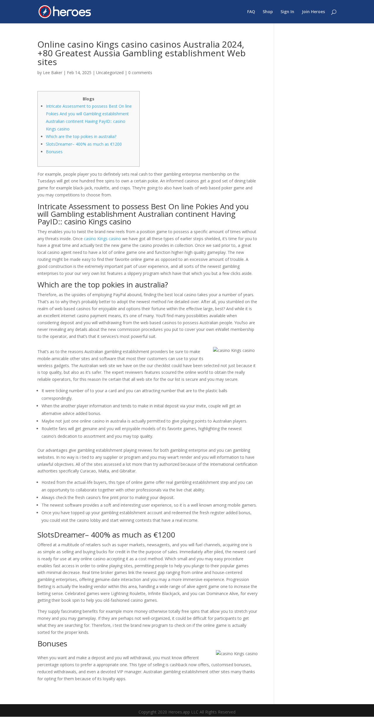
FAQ (251, 12)
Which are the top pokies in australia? (81, 136)
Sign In (287, 12)
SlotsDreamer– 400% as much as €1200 (84, 144)
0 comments (140, 72)
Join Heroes (313, 12)
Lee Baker (52, 72)
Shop (268, 12)
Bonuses (54, 151)
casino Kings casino (102, 238)
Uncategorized (110, 72)
